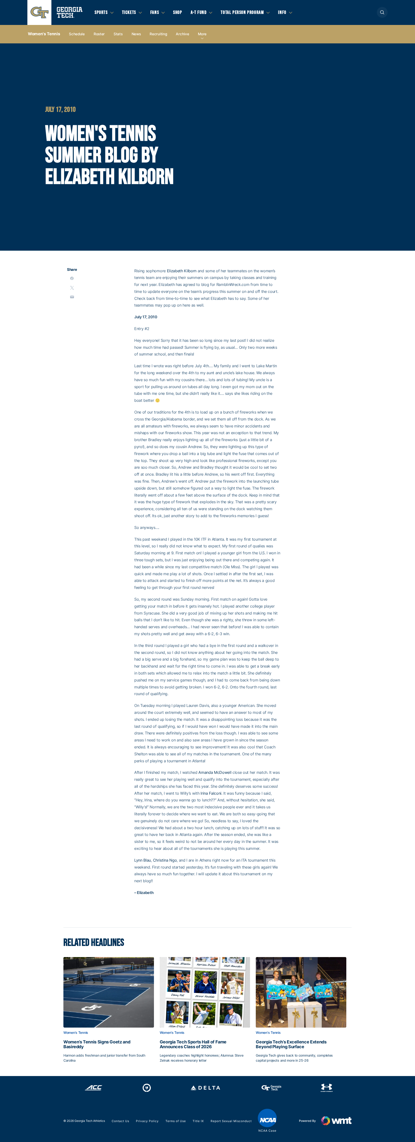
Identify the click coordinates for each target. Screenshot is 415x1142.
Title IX (198, 1121)
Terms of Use (175, 1121)
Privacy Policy (147, 1121)
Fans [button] (154, 12)
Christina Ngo (165, 860)
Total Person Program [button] (242, 12)
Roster (99, 34)
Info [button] (282, 12)
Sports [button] (101, 12)
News (136, 34)
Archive (182, 34)
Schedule (77, 34)
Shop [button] (177, 12)
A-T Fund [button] (199, 12)
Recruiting (158, 34)
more (202, 34)
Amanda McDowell (214, 772)
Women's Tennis (44, 33)
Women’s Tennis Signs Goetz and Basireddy (96, 1044)
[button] (382, 12)
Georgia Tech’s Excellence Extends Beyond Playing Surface (291, 1044)
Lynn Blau (142, 860)
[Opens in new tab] (93, 1088)
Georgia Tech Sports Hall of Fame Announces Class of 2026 (193, 1044)
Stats (118, 34)
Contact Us (120, 1121)
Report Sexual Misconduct (231, 1121)
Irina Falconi (211, 793)
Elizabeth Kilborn (182, 270)
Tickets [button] (129, 12)
